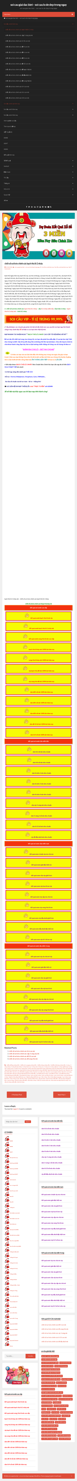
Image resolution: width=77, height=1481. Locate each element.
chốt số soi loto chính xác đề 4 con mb (17, 47)
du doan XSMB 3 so (67, 1379)
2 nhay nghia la (54, 1067)
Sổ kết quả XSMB (14, 1163)
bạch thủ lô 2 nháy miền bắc (39, 1070)
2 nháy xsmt (17, 1068)
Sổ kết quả (7, 160)
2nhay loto (24, 1068)
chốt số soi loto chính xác (43, 1080)
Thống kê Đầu (13, 1274)
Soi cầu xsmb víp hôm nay (12, 104)
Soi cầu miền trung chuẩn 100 (50, 1425)
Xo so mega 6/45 (14, 1185)
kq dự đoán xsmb (67, 1396)
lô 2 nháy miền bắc (47, 309)
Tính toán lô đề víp (9, 126)
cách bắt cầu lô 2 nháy (42, 1073)
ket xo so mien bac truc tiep (49, 1386)
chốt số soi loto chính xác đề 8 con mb (17, 58)
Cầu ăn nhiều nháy (33, 1078)
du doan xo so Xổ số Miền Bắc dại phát (52, 1376)
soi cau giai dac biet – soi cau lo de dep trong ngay (38, 4)
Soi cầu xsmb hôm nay (11, 24)
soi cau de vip (55, 1412)
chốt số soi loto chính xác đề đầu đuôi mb (18, 75)
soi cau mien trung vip (66, 1412)
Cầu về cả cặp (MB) (14, 1240)
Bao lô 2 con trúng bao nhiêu (53, 1072)
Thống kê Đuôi (13, 1279)
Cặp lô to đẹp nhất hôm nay (33, 1077)
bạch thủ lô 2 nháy (30, 309)
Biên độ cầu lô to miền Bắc (29, 1073)
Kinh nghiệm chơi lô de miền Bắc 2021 (52, 1392)
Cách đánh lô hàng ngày (61, 1366)
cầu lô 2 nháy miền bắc (21, 1080)
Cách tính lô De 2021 (65, 1362)
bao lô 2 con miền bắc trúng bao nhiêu (23, 1072)
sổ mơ (6, 200)
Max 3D (11, 1196)
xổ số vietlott (13, 1179)
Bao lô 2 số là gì (17, 1073)
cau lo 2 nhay (10, 1080)
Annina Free (48, 1476)
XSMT (6, 143)
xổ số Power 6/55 (14, 1190)
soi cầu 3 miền (66, 1415)
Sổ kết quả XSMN (14, 1168)
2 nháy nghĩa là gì (63, 1067)
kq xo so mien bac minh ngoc (49, 1399)
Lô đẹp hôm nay (51, 1409)
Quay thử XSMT (14, 1335)
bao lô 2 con (62, 1070)
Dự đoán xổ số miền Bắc (48, 1382)
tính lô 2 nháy (20, 1082)
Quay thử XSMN (14, 1329)
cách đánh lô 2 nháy (25, 1075)
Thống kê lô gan (14, 1257)
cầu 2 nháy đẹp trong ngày (55, 1077)
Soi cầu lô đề (62, 1419)
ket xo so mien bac (61, 1382)
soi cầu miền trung (60, 1422)
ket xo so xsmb (62, 1386)
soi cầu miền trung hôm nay (49, 1429)
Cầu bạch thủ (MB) (14, 1229)
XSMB (6, 138)
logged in (16, 1109)
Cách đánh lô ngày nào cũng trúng (51, 1369)
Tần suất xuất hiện (14, 1296)
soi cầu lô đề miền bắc (48, 1422)
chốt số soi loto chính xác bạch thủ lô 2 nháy (19, 29)
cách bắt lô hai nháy (64, 1073)
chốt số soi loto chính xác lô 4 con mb (17, 86)
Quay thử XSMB (13, 1323)
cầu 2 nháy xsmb (14, 1078)
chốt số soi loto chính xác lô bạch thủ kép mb (38, 604)
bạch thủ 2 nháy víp (51, 1068)
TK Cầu (6, 177)
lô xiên (43, 1409)
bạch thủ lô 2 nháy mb (26, 1070)
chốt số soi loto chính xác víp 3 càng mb (54, 1333)
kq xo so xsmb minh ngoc (65, 1399)
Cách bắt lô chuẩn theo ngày (49, 1359)
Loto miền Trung (14, 1318)
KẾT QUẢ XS (8, 132)
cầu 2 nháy (44, 1077)
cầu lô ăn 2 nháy (32, 1080)
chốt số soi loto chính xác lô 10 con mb (17, 41)
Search (28, 1121)
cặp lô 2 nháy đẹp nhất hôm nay (17, 1077)
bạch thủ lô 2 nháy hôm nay (12, 1070)
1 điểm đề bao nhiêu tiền (12, 1065)
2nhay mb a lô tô (32, 1068)
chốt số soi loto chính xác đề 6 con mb (17, 52)
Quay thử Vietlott (14, 1340)
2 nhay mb (34, 1067)
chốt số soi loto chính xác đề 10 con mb (17, 64)
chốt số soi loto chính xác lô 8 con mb (17, 98)
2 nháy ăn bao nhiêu (16, 1067)
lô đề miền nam (61, 1409)
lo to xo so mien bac (47, 1405)
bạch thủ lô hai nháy (53, 1070)
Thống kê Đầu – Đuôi (15, 1285)
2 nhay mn (41, 1067)
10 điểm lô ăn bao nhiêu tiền (58, 1065)
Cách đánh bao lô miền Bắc (12, 1075)
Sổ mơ (11, 1346)
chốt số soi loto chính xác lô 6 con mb (17, 92)
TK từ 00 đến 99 (13, 1301)
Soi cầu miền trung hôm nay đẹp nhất (52, 1432)
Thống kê (7, 183)
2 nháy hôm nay (27, 1067)
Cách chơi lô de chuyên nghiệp (50, 1362)
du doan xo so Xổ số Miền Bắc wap (51, 1379)
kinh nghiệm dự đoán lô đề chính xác (51, 1396)
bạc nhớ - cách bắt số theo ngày (50, 1356)
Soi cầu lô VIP (53, 1419)
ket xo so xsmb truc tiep (48, 1389)
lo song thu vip (57, 1402)
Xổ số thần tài (13, 1224)
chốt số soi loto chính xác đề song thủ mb (18, 81)
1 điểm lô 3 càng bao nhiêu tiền (28, 1065)
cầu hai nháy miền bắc (52, 1078)
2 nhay (68, 1065)
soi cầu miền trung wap (64, 1435)
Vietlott (6, 166)
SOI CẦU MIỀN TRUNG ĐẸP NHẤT (51, 1415)
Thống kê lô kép (14, 1268)
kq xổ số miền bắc (46, 1402)
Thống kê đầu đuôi (14, 1251)
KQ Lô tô (7, 189)
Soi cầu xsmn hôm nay (11, 115)
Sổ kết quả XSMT (14, 1174)
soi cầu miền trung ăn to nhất (49, 1438)
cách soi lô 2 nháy (58, 1075)
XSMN (6, 149)
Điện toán (7, 172)
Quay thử (7, 195)
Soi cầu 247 (45, 1419)
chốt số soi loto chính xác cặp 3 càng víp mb (19, 35)
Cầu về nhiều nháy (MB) (15, 1246)
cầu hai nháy (42, 1078)
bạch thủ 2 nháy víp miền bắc (64, 1068)
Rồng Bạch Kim (46, 1412)
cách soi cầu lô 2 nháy (47, 1075)
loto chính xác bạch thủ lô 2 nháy (59, 1080)
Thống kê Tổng (13, 1290)
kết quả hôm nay (9, 155)
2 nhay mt (47, 1067)
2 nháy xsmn (10, 1068)
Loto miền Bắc (13, 1307)
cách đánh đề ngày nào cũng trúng (51, 1372)
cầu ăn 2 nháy (23, 1078)
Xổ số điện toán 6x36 (15, 1213)
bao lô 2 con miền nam (39, 1072)
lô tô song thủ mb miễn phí (61, 1405)
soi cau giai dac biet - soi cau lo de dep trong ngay (27, 267)
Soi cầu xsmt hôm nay (11, 109)
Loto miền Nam (13, 1312)
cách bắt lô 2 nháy (53, 1073)
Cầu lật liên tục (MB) (14, 1235)
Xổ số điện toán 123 (14, 1218)
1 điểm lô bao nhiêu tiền (43, 1065)
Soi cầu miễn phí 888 (64, 1438)
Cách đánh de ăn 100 (47, 1366)
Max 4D (11, 1202)
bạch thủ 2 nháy (41, 1068)
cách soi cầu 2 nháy (36, 1075)
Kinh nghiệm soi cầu (10, 121)
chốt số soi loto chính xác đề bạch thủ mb (18, 69)
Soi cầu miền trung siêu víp (49, 1435)
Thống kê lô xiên (14, 1262)
